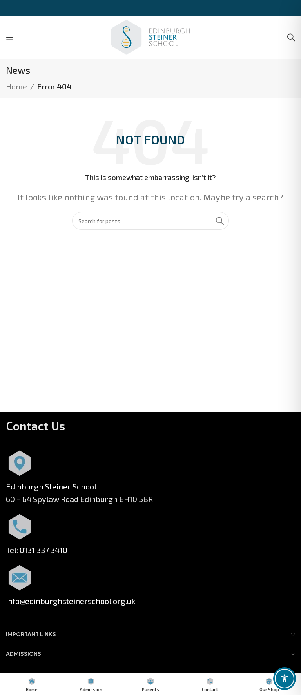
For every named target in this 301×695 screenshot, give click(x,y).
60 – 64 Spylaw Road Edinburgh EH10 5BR (79, 499)
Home (16, 86)
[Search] (291, 37)
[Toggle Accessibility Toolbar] (284, 678)
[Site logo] (150, 36)
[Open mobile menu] (10, 37)
